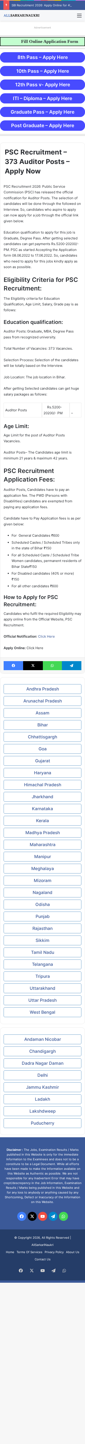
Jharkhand (42, 796)
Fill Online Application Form (55, 41)
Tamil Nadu (42, 952)
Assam (42, 713)
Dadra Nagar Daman (42, 1063)
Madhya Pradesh (42, 832)
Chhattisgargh (42, 737)
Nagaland (42, 892)
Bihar (42, 725)
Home (10, 1252)
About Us (72, 1252)
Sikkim (42, 940)
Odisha (42, 904)
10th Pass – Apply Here (42, 71)
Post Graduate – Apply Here (42, 125)
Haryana (42, 772)
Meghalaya (42, 868)
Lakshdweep (42, 1111)
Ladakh (42, 1099)
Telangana (42, 964)
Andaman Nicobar (42, 1039)
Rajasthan (42, 928)
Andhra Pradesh (42, 689)
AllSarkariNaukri (42, 1245)
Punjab (43, 916)
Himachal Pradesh (42, 784)
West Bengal (42, 1012)
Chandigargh (42, 1051)
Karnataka (42, 808)
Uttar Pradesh (42, 1000)
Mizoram (42, 880)
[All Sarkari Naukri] (21, 15)
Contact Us (43, 1259)
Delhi (42, 1075)
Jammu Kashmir (42, 1087)
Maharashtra (43, 844)
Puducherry (42, 1123)
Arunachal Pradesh (42, 701)
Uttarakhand (42, 988)
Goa (43, 748)
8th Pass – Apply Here (42, 57)
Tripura (42, 976)
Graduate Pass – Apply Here (42, 112)
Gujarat (42, 760)
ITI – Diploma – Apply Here (42, 98)
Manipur (42, 856)
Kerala (42, 820)
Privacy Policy (54, 1252)
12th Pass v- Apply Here (42, 84)
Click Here (46, 636)
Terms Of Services (29, 1252)
